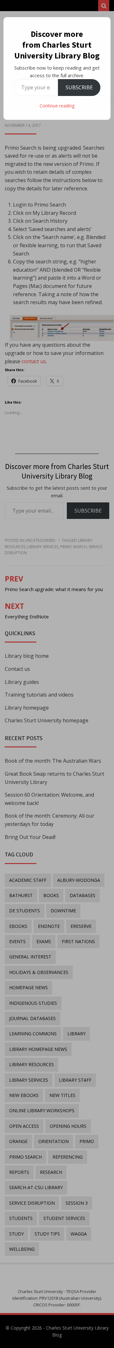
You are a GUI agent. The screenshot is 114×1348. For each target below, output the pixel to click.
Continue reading (57, 106)
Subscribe (79, 87)
